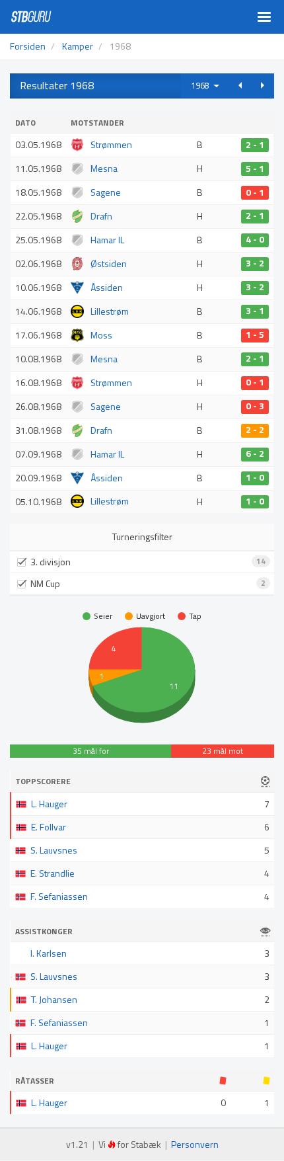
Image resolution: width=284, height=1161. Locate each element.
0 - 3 (255, 406)
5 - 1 (255, 168)
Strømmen (111, 144)
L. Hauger (49, 804)
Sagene (105, 192)
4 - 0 (255, 240)
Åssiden (106, 287)
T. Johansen (54, 999)
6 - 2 (255, 454)
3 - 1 (255, 311)
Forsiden (28, 46)
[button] (240, 85)
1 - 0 (255, 478)
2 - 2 (255, 430)
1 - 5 (255, 335)
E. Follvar (48, 827)
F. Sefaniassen (59, 896)
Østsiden (108, 263)
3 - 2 (255, 263)
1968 (202, 85)
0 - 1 (255, 192)
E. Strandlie (52, 873)
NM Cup (148, 583)
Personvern (195, 1144)
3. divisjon (148, 562)
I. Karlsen (48, 953)
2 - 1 (255, 144)
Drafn (101, 216)
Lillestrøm (109, 311)
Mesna (104, 168)
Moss (101, 335)
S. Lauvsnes (53, 850)
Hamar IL (107, 240)
